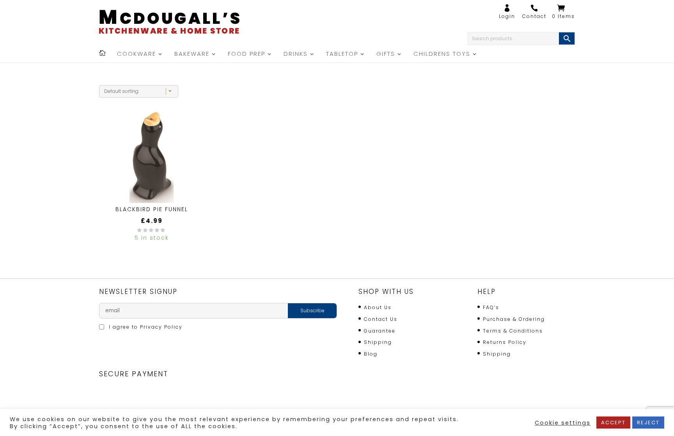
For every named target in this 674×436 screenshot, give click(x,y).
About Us (378, 307)
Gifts (385, 54)
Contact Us (380, 319)
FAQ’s (491, 307)
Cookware (136, 54)
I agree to (145, 327)
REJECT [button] (648, 422)
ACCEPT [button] (613, 422)
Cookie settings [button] (563, 422)
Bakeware (191, 54)
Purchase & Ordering (514, 319)
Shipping (378, 342)
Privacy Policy (161, 327)
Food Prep (246, 54)
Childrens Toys (441, 54)
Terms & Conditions (513, 330)
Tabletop (342, 54)
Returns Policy (505, 342)
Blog (371, 354)
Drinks (296, 54)
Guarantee (380, 330)
